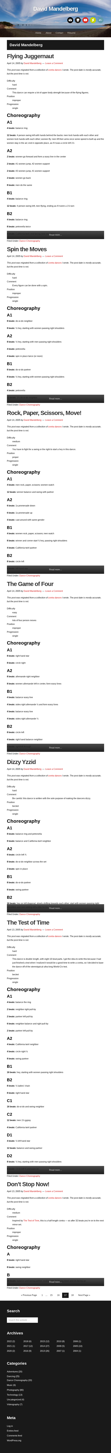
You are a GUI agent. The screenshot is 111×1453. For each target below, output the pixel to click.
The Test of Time (28, 922)
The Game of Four (30, 584)
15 (52, 1295)
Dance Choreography (29, 241)
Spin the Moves (27, 249)
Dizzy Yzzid (21, 762)
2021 (9, 1346)
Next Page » (84, 1295)
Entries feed (12, 1431)
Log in (10, 1426)
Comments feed (14, 1435)
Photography (13, 1390)
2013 (42, 1351)
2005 (75, 1346)
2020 (9, 1351)
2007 (59, 1351)
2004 (75, 1351)
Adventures (12, 1371)
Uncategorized (14, 1399)
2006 (75, 1341)
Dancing (11, 1376)
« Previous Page (29, 1295)
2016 (25, 1351)
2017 (25, 1346)
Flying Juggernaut (30, 56)
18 (73, 1295)
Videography (13, 1404)
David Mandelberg (55, 9)
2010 (59, 1341)
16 (59, 1295)
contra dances (55, 70)
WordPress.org (14, 1440)
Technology (12, 1395)
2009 (59, 1346)
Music (10, 1385)
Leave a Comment (54, 63)
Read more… (55, 235)
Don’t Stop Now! (28, 1184)
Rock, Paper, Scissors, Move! (44, 413)
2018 (25, 1341)
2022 (9, 1341)
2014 (42, 1346)
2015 (42, 1341)
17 (66, 1295)
